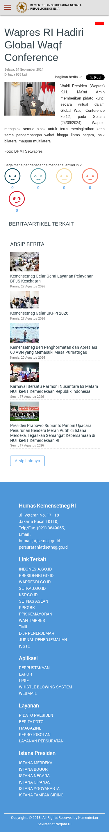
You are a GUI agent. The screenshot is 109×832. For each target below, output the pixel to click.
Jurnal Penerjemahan (43, 639)
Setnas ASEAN (33, 601)
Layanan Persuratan (41, 741)
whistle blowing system (45, 687)
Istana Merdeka (35, 762)
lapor (25, 674)
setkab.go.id (32, 588)
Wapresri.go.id (35, 582)
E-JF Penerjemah (36, 633)
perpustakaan (34, 667)
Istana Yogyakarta (39, 788)
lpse (24, 680)
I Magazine (30, 728)
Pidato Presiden (36, 715)
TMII (23, 626)
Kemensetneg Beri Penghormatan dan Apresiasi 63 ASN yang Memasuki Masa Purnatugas (53, 350)
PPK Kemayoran (35, 614)
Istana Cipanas (35, 782)
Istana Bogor (33, 769)
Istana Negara (34, 775)
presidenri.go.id (36, 575)
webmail (28, 693)
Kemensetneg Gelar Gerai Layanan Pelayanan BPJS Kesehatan (52, 279)
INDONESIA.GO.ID (35, 569)
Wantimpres (32, 620)
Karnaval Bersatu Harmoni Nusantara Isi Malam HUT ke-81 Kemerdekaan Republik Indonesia (54, 389)
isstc (24, 646)
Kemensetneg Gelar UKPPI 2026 (39, 313)
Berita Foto (31, 721)
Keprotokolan (35, 734)
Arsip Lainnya (27, 460)
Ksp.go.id (28, 594)
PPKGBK (27, 607)
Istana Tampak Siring (41, 795)
